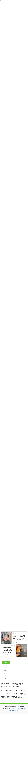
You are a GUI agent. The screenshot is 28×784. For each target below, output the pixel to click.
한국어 (6, 673)
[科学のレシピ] (21, 649)
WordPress (10, 708)
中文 (5, 675)
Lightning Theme (18, 708)
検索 (6, 662)
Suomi (5, 678)
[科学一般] (6, 637)
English (6, 670)
